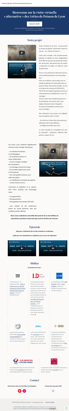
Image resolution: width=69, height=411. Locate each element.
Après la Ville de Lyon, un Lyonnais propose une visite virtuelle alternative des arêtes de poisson (17, 288)
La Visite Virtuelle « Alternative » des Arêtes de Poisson (25, 407)
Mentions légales (50, 402)
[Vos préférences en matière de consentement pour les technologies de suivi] (66, 408)
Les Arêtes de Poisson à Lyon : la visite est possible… (37, 301)
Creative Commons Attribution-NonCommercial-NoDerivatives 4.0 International (31, 408)
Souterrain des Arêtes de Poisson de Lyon (17, 3)
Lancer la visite (34, 24)
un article (36, 334)
